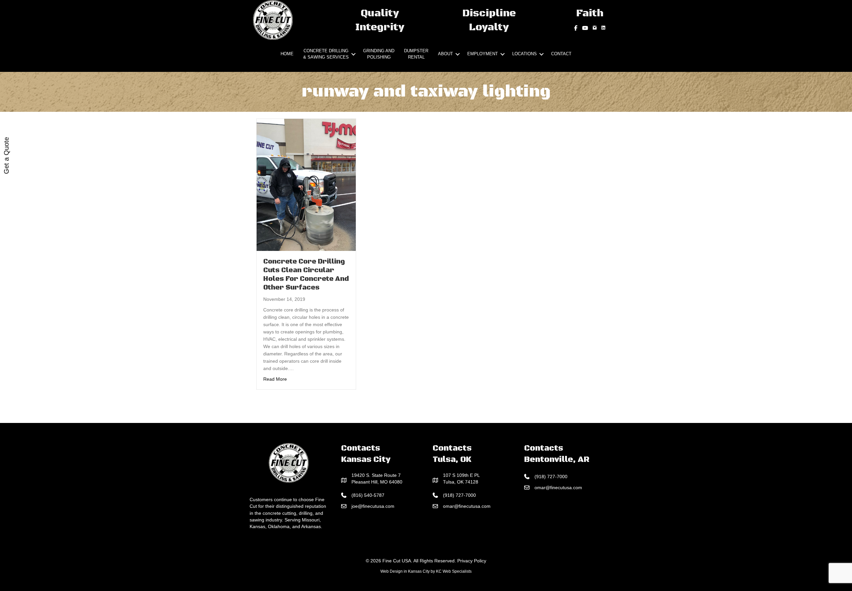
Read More (275, 379)
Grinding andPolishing (378, 54)
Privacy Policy (471, 560)
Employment (482, 53)
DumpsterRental (416, 54)
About (445, 53)
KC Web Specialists (454, 571)
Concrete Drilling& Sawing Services (326, 54)
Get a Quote (6, 155)
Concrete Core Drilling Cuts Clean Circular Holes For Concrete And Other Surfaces (306, 275)
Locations (524, 53)
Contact (561, 53)
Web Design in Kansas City (405, 571)
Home (287, 53)
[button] (353, 54)
